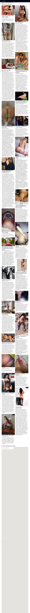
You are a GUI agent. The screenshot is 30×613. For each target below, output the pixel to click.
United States (7, 2)
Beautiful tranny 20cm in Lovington (20, 374)
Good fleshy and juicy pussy (21, 126)
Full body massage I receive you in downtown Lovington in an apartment (22, 71)
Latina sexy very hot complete (8, 435)
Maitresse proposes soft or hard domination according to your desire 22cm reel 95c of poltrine (8, 248)
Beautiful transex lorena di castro (21, 157)
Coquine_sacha (18, 407)
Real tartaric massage (6, 70)
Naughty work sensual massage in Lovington (22, 302)
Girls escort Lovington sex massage (21, 337)
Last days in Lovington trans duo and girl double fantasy (21, 273)
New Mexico (12, 2)
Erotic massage (5, 232)
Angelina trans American (6, 279)
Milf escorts (3, 2)
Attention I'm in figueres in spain (8, 342)
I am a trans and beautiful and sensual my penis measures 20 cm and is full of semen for (21, 101)
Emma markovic (5, 314)
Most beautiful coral (6, 40)
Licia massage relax (19, 22)
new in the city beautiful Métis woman (8, 393)
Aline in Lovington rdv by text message (21, 246)
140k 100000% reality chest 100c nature (7, 127)
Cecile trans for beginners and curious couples (8, 16)
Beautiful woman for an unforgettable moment (6, 171)
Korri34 (3, 367)
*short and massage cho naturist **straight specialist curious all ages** (21, 206)
